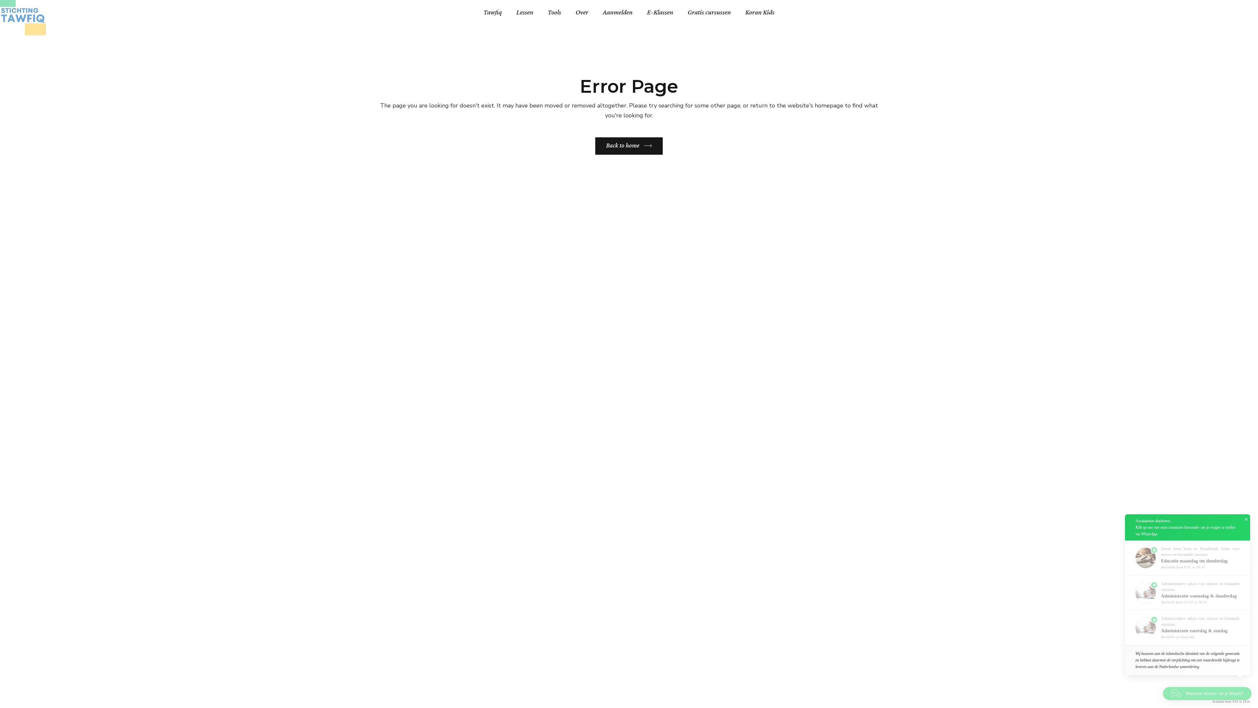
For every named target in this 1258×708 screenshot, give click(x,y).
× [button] (1246, 519)
